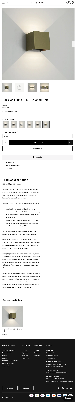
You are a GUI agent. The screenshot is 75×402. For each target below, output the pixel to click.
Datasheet (10, 163)
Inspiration (37, 355)
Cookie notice (6, 366)
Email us (26, 388)
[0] (71, 3)
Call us (10, 388)
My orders (25, 353)
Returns (4, 358)
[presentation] (73, 44)
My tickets (25, 355)
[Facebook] (58, 388)
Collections (37, 353)
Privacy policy (6, 353)
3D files (9, 168)
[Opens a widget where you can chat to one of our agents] (67, 398)
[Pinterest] (67, 388)
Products (36, 350)
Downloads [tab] (37, 157)
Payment (4, 355)
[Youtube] (71, 388)
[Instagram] (63, 388)
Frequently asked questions (10, 360)
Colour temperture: (9, 132)
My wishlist (25, 358)
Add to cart (38, 142)
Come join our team (8, 363)
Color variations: (8, 119)
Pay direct (37, 148)
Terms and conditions (8, 350)
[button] (3, 3)
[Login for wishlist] (70, 142)
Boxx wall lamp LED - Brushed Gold (12, 330)
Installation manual (13, 165)
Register (24, 350)
